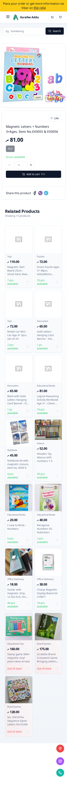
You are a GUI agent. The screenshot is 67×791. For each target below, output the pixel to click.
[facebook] (35, 193)
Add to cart (35, 174)
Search (57, 31)
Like (56, 118)
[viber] (40, 193)
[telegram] (46, 193)
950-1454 (40, 8)
